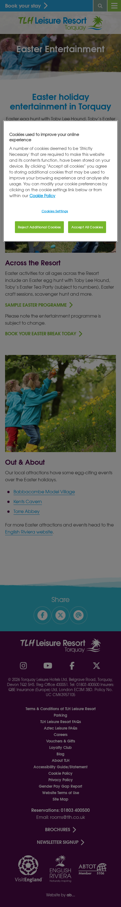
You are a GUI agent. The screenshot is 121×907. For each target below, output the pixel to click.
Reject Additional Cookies (39, 226)
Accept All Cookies (87, 226)
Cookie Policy (42, 195)
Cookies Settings (55, 211)
